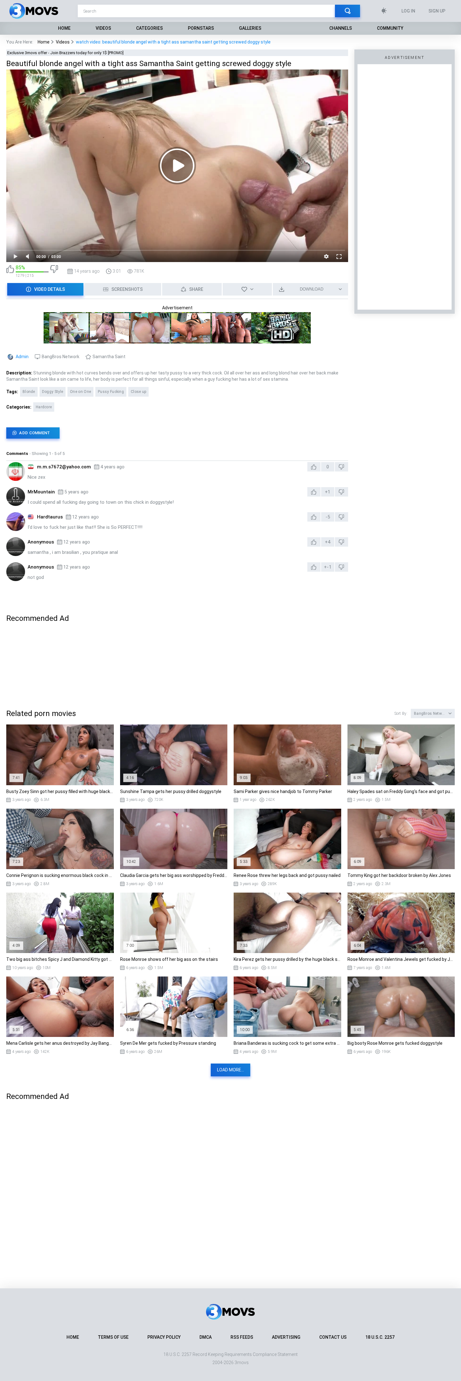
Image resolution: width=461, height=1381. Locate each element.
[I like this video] (10, 271)
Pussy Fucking (111, 391)
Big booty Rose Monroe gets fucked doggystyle (394, 1043)
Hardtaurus (50, 517)
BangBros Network (60, 356)
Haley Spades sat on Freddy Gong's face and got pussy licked (401, 791)
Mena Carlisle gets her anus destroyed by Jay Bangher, (60, 1043)
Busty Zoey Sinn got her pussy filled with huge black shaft (60, 791)
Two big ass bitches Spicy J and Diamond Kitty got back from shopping (60, 959)
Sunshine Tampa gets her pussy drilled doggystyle (170, 791)
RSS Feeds (241, 1337)
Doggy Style (52, 391)
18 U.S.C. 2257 (380, 1337)
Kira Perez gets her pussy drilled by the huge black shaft (287, 959)
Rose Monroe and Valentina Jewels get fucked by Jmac (401, 959)
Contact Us (333, 1337)
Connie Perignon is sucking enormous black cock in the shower (60, 875)
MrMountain (41, 492)
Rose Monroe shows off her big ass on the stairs (169, 959)
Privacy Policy (164, 1337)
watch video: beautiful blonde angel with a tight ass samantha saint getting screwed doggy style (173, 41)
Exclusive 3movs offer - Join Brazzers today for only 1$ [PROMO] (65, 52)
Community (390, 28)
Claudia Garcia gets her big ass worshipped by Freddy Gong (174, 875)
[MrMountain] (15, 496)
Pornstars (201, 28)
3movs (242, 1362)
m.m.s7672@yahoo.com (64, 467)
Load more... (230, 1069)
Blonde (29, 391)
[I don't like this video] (54, 271)
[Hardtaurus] (15, 521)
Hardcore (44, 407)
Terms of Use (113, 1337)
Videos (103, 28)
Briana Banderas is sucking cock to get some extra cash (287, 1043)
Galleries (250, 28)
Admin (22, 356)
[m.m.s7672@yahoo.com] (15, 471)
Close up (138, 391)
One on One (80, 391)
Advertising (286, 1337)
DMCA (205, 1337)
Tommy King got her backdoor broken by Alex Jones (399, 875)
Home (64, 28)
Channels (340, 28)
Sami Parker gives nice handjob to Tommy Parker (283, 791)
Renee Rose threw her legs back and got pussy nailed (287, 875)
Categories (149, 28)
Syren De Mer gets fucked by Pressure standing (168, 1043)
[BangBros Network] (177, 340)
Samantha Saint (109, 356)
